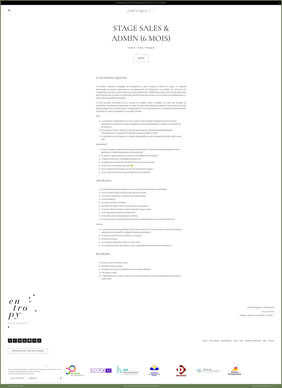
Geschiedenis (226, 340)
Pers (241, 340)
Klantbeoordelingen (253, 340)
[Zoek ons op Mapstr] (29, 341)
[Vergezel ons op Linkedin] (24, 341)
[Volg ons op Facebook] (10, 341)
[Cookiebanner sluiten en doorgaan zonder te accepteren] (60, 378)
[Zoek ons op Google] (15, 341)
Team (235, 340)
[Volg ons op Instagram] (20, 341)
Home (204, 340)
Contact (271, 340)
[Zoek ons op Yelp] (39, 341)
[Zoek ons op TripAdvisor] (34, 341)
